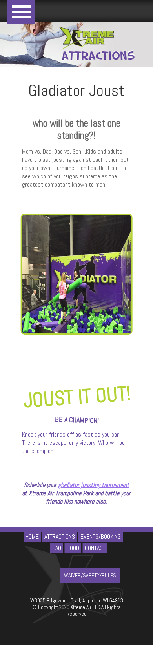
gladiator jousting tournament (93, 485)
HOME (32, 537)
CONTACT (95, 548)
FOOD (73, 548)
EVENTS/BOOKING (100, 537)
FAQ (56, 548)
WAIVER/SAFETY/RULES (90, 575)
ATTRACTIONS (59, 537)
